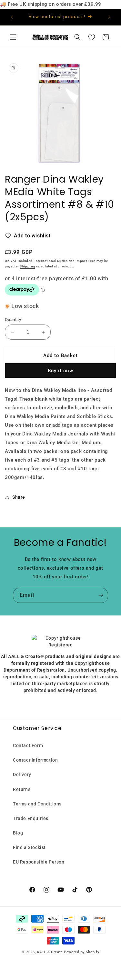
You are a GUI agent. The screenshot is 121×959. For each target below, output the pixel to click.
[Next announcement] (109, 17)
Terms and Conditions (37, 803)
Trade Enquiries (30, 818)
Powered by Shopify (81, 952)
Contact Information (35, 760)
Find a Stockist (29, 847)
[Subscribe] (101, 595)
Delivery (22, 774)
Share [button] (18, 497)
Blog (18, 832)
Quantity (13, 319)
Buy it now (60, 371)
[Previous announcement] (12, 17)
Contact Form (28, 745)
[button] (13, 37)
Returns (21, 789)
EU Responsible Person (39, 861)
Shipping (27, 266)
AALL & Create (50, 952)
